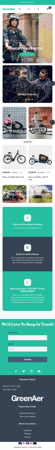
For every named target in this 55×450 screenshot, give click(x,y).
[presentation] (52, 83)
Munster (28, 437)
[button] (23, 60)
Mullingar (27, 434)
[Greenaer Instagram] (31, 371)
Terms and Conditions (27, 417)
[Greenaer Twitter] (23, 371)
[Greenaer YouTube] (39, 371)
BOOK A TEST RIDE (27, 2)
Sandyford (27, 430)
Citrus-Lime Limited (35, 447)
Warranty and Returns (27, 413)
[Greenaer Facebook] (16, 371)
